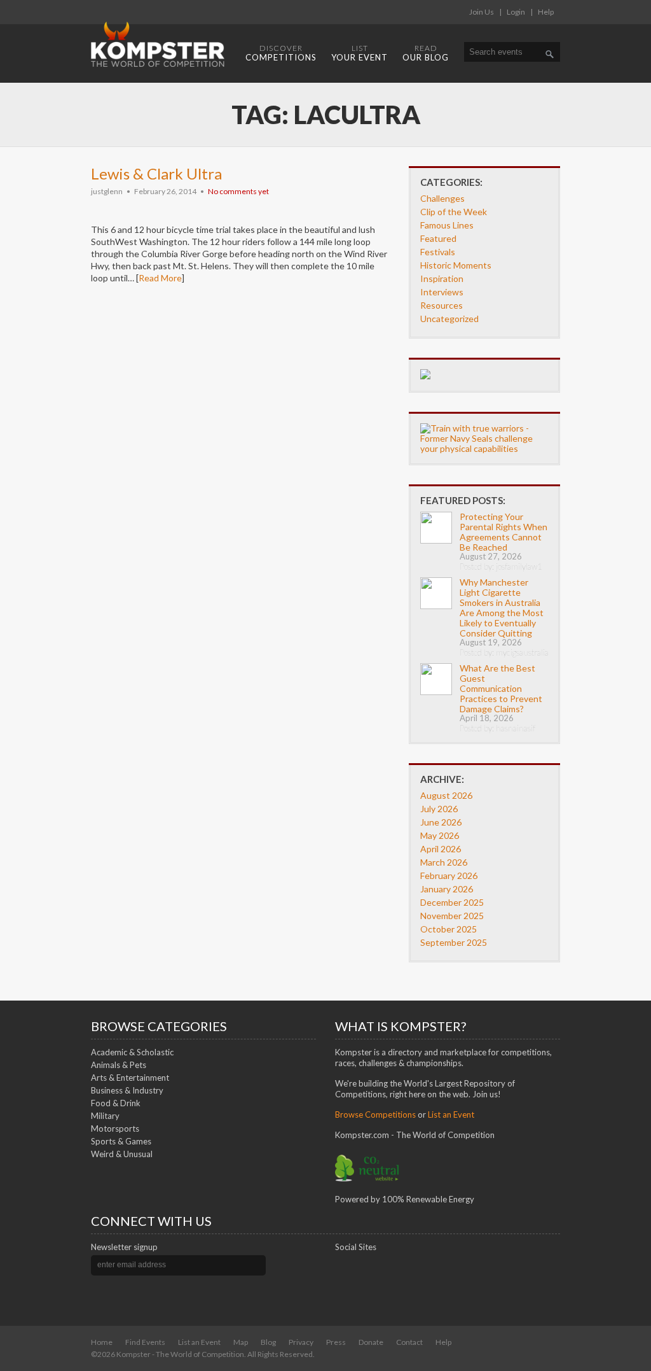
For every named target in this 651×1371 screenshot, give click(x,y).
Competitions (281, 52)
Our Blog (425, 52)
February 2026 (448, 875)
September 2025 (453, 942)
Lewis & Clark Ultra (156, 173)
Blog (268, 1342)
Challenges (442, 198)
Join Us (481, 12)
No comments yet (238, 191)
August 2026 (446, 795)
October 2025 (448, 929)
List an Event (199, 1342)
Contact (409, 1342)
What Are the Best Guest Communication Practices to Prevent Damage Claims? (501, 688)
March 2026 (443, 862)
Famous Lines (447, 225)
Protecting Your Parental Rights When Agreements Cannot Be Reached (503, 531)
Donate (371, 1342)
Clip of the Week (453, 211)
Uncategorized (449, 318)
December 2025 (452, 902)
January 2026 (446, 888)
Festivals (437, 251)
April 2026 (440, 848)
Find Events (145, 1342)
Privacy (301, 1342)
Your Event (359, 52)
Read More (160, 277)
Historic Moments (455, 265)
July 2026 (439, 808)
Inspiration (441, 278)
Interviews (441, 291)
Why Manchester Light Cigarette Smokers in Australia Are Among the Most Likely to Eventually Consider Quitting (502, 607)
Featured (438, 238)
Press (336, 1342)
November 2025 (452, 915)
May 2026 (439, 835)
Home (102, 1342)
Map (240, 1342)
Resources (441, 305)
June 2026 (441, 822)
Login (516, 12)
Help (546, 12)
